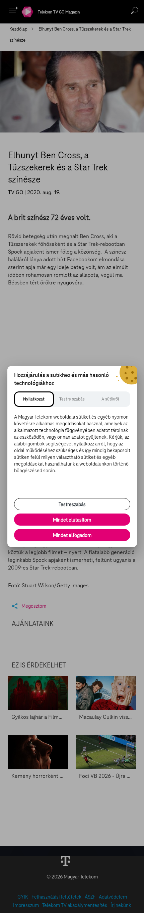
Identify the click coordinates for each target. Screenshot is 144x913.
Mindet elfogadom (72, 535)
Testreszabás (72, 504)
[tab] (34, 399)
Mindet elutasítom (72, 520)
